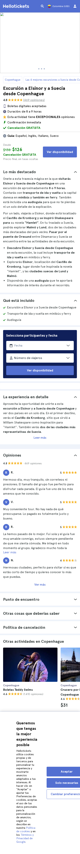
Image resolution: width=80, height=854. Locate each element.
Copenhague (12, 79)
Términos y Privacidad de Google (25, 838)
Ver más (40, 584)
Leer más (40, 437)
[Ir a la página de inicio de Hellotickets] (16, 6)
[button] (40, 172)
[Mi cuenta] (74, 6)
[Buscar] (42, 6)
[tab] (40, 172)
